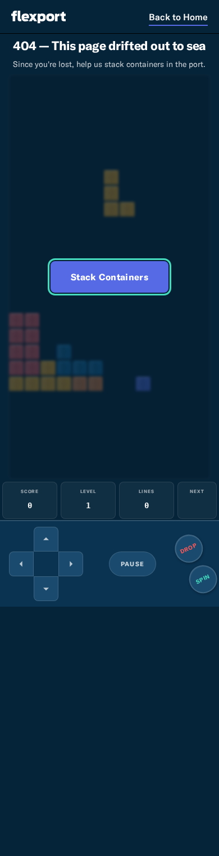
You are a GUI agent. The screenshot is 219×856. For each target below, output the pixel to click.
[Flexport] (38, 16)
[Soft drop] (46, 588)
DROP (189, 548)
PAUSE (132, 564)
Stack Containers (109, 277)
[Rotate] (46, 539)
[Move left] (21, 564)
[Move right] (70, 564)
